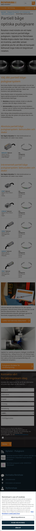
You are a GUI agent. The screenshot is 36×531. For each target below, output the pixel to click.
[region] (18, 511)
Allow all (18, 527)
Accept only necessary (18, 522)
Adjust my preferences (18, 517)
